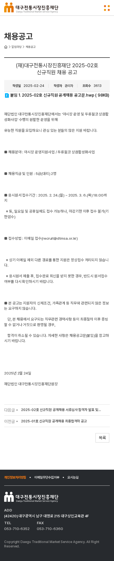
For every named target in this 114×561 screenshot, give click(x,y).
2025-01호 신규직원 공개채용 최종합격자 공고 (54, 421)
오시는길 (73, 477)
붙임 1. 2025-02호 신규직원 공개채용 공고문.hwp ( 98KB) (59, 95)
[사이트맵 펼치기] (107, 8)
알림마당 (17, 47)
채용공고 (31, 47)
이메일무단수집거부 (46, 477)
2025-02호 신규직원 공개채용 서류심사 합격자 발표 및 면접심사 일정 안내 (59, 410)
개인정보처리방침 (15, 477)
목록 (102, 437)
